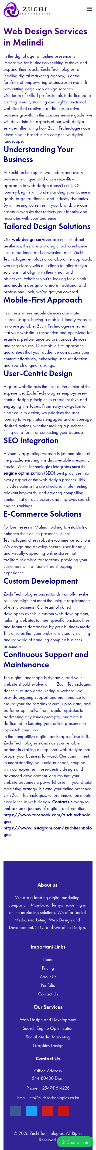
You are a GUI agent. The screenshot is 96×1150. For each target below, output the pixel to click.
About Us (48, 977)
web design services (31, 239)
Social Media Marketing (48, 1037)
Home (48, 959)
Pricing (48, 968)
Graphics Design (48, 1045)
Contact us (62, 802)
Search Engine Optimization (48, 1028)
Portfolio (48, 985)
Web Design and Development (48, 1019)
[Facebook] (15, 1111)
